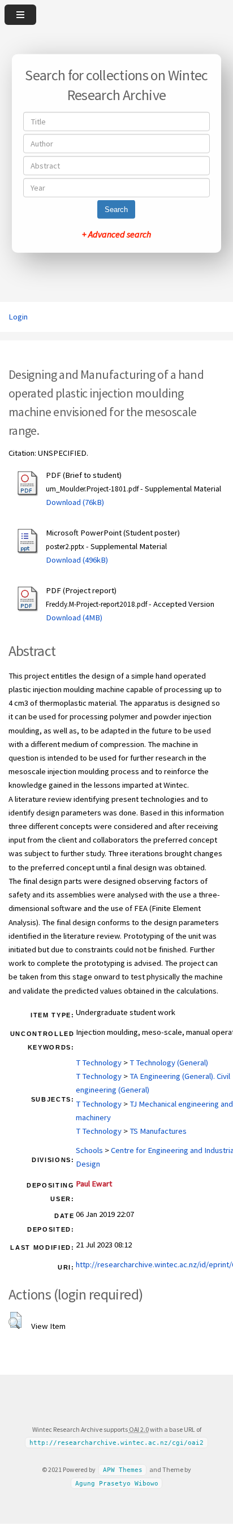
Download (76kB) (75, 502)
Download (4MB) (74, 617)
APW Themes (123, 1470)
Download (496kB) (77, 560)
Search (116, 209)
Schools (89, 1150)
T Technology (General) (169, 1062)
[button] (14, 1320)
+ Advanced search (116, 234)
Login (18, 317)
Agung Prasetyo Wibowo (116, 1483)
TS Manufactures (158, 1131)
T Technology (99, 1062)
